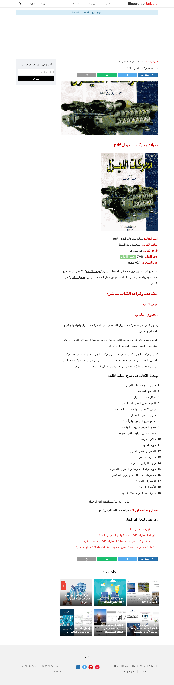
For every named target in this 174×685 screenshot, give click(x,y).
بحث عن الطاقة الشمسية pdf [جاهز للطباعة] (110, 600)
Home (117, 666)
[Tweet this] (127, 75)
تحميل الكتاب (128, 256)
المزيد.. (32, 3)
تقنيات (59, 3)
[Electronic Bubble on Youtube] (90, 667)
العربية (87, 656)
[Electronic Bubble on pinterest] (97, 667)
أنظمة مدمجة (75, 3)
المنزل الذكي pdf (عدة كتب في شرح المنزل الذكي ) (77, 598)
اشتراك (36, 78)
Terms (143, 666)
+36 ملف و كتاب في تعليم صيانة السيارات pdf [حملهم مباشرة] (119, 541)
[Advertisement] (87, 37)
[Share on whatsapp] (107, 75)
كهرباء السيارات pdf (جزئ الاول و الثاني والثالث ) (127, 535)
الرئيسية (106, 3)
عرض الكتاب (150, 304)
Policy (151, 666)
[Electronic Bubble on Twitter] (84, 667)
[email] (87, 75)
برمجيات (44, 3)
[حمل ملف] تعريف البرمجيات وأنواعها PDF (77, 630)
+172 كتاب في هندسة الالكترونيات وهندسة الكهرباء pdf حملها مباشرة (116, 547)
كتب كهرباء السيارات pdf (141, 529)
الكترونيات (93, 3)
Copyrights (130, 671)
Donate (126, 666)
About (135, 666)
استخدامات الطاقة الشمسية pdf (147, 600)
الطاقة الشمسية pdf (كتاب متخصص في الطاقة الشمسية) (112, 628)
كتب (146, 61)
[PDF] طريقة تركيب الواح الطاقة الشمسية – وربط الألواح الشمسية (144, 628)
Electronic (142, 4)
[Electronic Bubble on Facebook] (78, 667)
